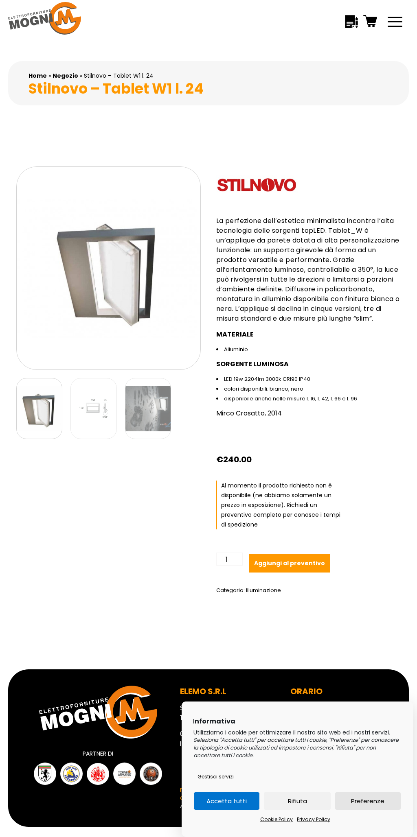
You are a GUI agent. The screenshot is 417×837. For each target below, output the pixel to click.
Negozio (65, 76)
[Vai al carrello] (370, 22)
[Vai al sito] (45, 774)
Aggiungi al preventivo (289, 563)
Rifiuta (297, 801)
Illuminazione (263, 590)
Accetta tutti (226, 801)
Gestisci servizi (216, 776)
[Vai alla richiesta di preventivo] (351, 23)
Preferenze (367, 801)
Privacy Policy (313, 819)
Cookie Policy (276, 819)
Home (38, 76)
